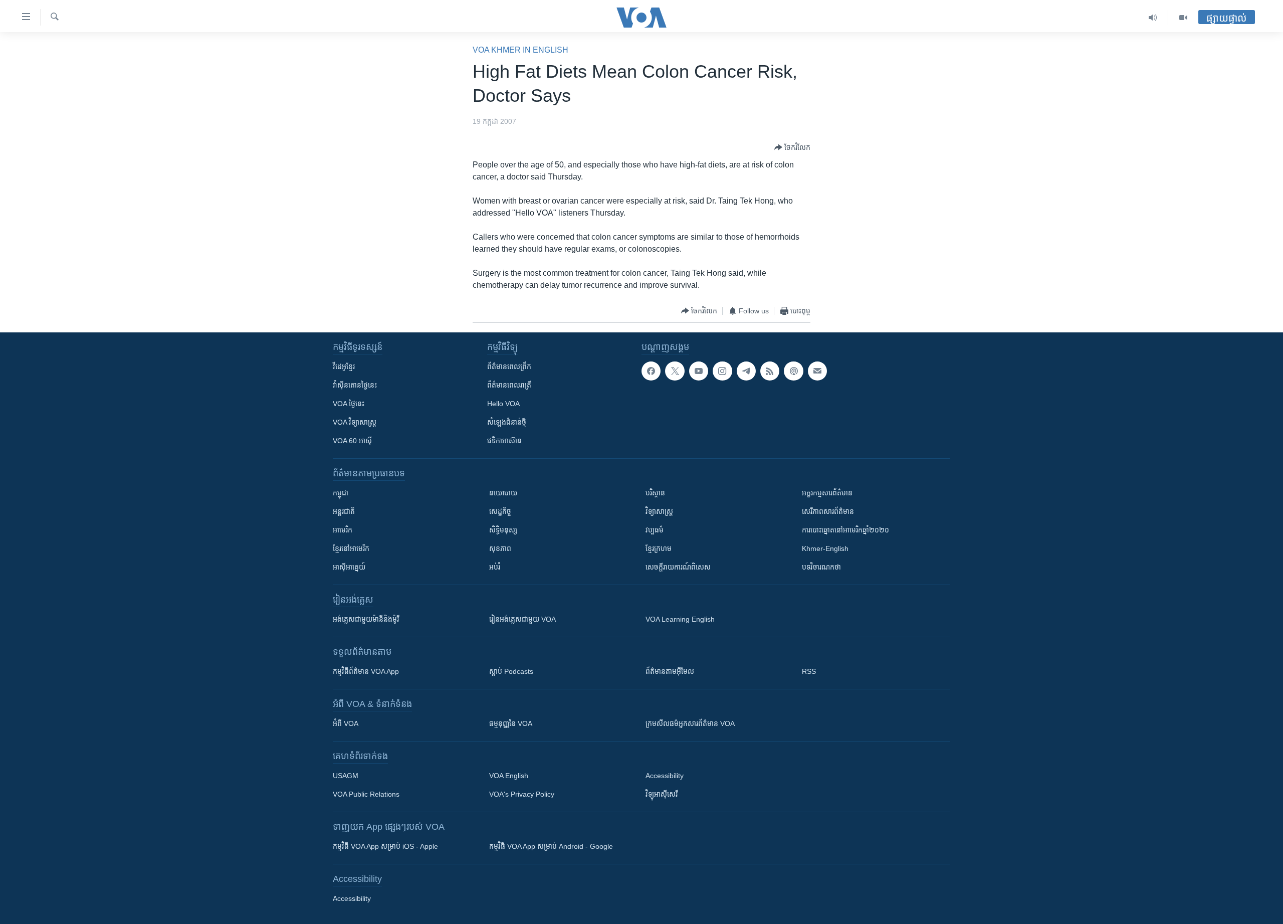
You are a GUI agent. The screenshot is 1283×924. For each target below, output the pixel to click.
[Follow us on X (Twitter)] (674, 371)
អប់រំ (494, 567)
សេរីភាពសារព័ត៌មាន (828, 511)
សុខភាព (500, 548)
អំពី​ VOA (345, 723)
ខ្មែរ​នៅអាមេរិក (351, 548)
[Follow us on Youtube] (698, 371)
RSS (809, 671)
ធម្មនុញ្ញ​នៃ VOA (510, 723)
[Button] (792, 147)
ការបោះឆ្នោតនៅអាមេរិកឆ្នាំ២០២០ (845, 530)
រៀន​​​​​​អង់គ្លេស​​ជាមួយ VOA (522, 619)
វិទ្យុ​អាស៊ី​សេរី (662, 794)
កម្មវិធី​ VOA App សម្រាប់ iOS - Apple (385, 846)
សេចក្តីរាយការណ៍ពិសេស (678, 567)
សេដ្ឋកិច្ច (500, 511)
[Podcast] (793, 371)
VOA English (508, 776)
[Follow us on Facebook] (651, 371)
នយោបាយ (503, 493)
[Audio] (1153, 17)
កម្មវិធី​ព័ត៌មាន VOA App (366, 671)
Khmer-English (825, 548)
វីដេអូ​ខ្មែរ (344, 366)
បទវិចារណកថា (821, 567)
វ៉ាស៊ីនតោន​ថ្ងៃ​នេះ (355, 385)
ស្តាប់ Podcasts (511, 671)
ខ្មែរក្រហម (659, 548)
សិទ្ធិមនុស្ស (503, 530)
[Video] (1183, 17)
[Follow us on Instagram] (722, 371)
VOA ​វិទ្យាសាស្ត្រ (354, 422)
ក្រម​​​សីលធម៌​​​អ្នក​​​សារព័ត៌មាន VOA (690, 723)
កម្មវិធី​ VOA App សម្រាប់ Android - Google (551, 846)
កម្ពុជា (340, 493)
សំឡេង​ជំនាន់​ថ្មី (506, 422)
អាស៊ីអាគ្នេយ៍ (349, 567)
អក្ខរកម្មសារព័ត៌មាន (827, 493)
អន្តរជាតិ (344, 511)
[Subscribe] (817, 371)
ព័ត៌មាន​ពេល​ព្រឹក (509, 366)
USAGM (345, 776)
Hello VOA (503, 404)
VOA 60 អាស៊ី (352, 441)
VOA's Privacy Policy (521, 794)
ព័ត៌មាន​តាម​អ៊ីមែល (670, 671)
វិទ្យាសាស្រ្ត (659, 511)
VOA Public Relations (366, 794)
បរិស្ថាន (655, 493)
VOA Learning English (680, 619)
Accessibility (665, 776)
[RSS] (769, 371)
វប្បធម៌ (655, 530)
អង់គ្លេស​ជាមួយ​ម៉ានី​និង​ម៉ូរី (366, 619)
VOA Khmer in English (520, 50)
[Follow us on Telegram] (746, 371)
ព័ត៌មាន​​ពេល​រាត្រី (509, 385)
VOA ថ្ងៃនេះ (348, 404)
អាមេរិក (342, 530)
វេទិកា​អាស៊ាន (504, 441)
